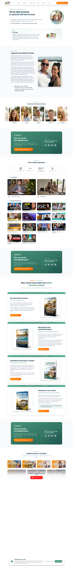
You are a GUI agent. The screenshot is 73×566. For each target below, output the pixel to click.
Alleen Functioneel (49, 561)
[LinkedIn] (55, 145)
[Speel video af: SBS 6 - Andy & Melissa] (51, 187)
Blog (38, 2)
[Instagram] (45, 145)
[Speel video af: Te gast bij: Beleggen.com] (14, 227)
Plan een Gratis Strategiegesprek (23, 149)
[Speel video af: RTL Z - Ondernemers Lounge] (21, 187)
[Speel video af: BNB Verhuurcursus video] (14, 464)
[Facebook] (49, 145)
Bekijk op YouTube (37, 477)
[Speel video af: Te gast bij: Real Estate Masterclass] (59, 206)
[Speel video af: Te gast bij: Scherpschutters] (44, 206)
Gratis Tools (32, 2)
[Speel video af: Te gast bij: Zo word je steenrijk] (14, 217)
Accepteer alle (58, 561)
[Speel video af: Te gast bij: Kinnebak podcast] (29, 227)
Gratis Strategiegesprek (62, 2)
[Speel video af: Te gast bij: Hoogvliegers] (44, 217)
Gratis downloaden (15, 315)
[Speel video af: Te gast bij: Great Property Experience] (59, 227)
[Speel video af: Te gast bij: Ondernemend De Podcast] (14, 238)
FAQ (48, 2)
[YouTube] (52, 145)
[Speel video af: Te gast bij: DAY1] (14, 206)
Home (19, 2)
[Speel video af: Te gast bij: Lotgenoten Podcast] (29, 206)
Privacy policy (24, 563)
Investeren (25, 2)
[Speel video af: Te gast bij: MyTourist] (29, 217)
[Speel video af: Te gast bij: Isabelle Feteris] (44, 227)
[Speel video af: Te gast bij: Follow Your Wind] (59, 217)
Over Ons (43, 2)
